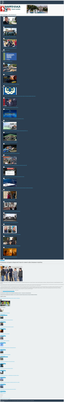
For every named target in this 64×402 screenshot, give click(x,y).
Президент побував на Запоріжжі (8, 25)
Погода (1, 392)
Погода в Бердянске (2, 398)
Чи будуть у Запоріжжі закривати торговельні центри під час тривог (9, 382)
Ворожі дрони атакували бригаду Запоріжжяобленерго (8, 347)
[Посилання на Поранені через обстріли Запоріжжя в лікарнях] (10, 46)
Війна (1, 315)
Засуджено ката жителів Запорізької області (6, 368)
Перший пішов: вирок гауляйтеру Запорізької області (10, 107)
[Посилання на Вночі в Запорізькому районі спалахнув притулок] (10, 255)
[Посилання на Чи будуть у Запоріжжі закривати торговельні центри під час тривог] (1, 380)
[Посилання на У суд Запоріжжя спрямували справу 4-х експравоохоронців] (10, 244)
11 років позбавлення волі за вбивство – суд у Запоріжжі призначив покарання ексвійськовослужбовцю (18, 187)
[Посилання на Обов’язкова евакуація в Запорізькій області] (10, 35)
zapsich (5, 27)
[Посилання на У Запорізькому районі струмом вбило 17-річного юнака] (10, 82)
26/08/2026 (8, 27)
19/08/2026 (8, 63)
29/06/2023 (8, 109)
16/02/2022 (8, 224)
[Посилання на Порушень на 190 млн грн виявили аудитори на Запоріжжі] (10, 151)
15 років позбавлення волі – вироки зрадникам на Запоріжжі (11, 234)
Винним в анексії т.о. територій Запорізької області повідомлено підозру (13, 118)
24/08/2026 (3, 383)
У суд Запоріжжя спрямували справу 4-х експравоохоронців (11, 245)
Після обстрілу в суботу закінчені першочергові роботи (8, 389)
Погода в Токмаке (8, 398)
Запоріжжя (1, 260)
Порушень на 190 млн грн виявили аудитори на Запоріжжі (11, 153)
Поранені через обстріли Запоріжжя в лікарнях (7, 326)
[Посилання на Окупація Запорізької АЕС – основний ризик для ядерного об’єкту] (1, 373)
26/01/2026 (8, 155)
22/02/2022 (8, 213)
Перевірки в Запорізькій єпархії (7, 61)
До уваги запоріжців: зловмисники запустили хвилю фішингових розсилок (13, 176)
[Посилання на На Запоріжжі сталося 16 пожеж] (1, 332)
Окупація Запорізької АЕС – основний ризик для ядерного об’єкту (9, 375)
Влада (2, 315)
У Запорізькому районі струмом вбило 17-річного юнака (11, 84)
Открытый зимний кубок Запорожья (10, 291)
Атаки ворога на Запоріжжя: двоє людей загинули (7, 361)
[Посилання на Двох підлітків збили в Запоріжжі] (10, 71)
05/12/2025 (8, 236)
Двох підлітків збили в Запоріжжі (8, 72)
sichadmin (6, 213)
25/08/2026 (3, 342)
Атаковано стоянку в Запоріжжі (4, 340)
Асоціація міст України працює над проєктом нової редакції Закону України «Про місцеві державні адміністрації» (19, 96)
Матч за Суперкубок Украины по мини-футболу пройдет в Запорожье (10, 298)
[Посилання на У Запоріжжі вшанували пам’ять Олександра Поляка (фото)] (10, 209)
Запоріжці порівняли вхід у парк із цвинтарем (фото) (10, 222)
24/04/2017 (6, 265)
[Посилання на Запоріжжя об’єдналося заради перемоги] (10, 198)
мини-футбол (4, 291)
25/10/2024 (8, 259)
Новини (4, 260)
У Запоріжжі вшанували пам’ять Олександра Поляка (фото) (11, 211)
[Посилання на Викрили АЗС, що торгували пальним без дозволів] (10, 140)
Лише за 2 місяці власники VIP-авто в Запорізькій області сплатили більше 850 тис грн (15, 130)
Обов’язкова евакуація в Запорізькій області (9, 36)
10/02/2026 (8, 144)
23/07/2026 (8, 178)
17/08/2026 (8, 86)
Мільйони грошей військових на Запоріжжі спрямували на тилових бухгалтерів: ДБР (15, 165)
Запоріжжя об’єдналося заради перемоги (9, 199)
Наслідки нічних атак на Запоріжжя (5, 354)
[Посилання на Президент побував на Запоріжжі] (1, 311)
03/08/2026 (8, 167)
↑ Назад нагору (2, 401)
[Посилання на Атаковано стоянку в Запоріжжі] (1, 339)
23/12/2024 (8, 98)
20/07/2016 (4, 300)
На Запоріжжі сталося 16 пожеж (4, 333)
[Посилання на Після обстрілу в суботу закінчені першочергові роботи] (1, 387)
